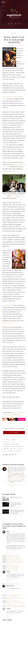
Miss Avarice (10, 585)
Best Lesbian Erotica (16, 476)
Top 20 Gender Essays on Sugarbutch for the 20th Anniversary (16, 504)
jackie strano (5, 448)
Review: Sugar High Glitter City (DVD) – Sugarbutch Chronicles (13, 596)
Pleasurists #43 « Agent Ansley (12, 568)
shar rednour (18, 450)
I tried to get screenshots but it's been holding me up (13, 446)
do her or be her (7, 323)
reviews (14, 33)
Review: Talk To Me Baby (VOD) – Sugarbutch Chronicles (15, 603)
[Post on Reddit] (15, 454)
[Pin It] (9, 454)
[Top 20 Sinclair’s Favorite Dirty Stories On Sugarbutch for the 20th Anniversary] (5, 512)
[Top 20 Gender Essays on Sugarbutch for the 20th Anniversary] (5, 505)
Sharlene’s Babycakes (8, 171)
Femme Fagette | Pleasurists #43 (12, 555)
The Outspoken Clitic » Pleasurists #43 (13, 556)
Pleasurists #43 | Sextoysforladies (12, 565)
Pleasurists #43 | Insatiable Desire (12, 600)
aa (3, 439)
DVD (12, 441)
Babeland (18, 414)
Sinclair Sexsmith (20, 45)
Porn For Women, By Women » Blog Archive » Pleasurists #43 (15, 563)
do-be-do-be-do (6, 441)
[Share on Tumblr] (12, 454)
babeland (7, 439)
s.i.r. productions (11, 450)
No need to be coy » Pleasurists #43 (13, 583)
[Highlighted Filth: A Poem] (5, 499)
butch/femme (14, 439)
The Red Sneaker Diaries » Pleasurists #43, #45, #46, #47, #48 (15, 598)
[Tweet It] (6, 454)
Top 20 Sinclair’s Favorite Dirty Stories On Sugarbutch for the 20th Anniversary (17, 512)
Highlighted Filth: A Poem (16, 497)
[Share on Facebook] (3, 454)
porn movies (20, 448)
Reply (8, 552)
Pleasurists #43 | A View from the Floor (13, 559)
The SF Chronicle (15, 196)
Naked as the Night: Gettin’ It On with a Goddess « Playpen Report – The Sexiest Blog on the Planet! (15, 606)
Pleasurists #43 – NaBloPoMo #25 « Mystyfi (14, 561)
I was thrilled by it (7, 305)
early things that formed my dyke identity (11, 444)
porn (15, 448)
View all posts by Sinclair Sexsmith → (15, 484)
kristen (11, 448)
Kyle (8, 531)
